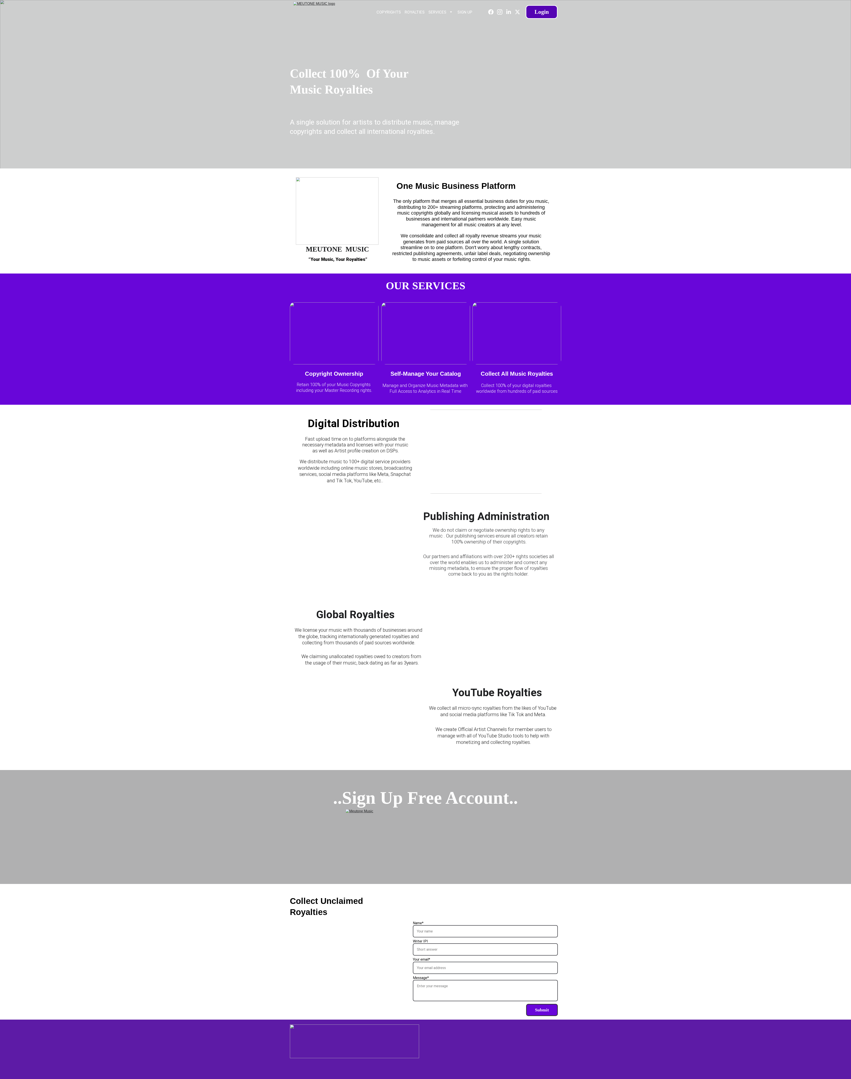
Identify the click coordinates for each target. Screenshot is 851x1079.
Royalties (415, 12)
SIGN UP (464, 12)
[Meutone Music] (425, 832)
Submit (542, 1009)
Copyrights (389, 12)
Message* (421, 978)
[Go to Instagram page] (501, 12)
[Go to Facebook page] (492, 12)
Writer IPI (420, 941)
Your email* (421, 959)
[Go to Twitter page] (517, 12)
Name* (418, 923)
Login (542, 12)
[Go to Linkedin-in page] (510, 12)
